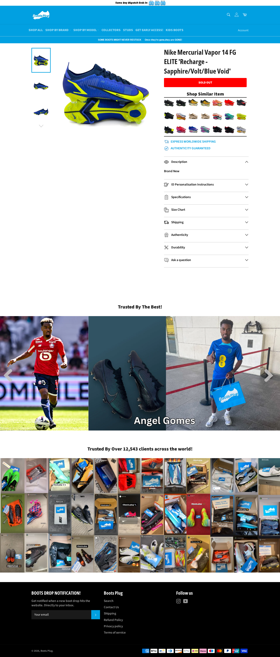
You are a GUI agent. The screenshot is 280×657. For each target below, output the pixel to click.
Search (108, 601)
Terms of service (115, 632)
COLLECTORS (111, 30)
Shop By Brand (57, 30)
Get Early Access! (149, 30)
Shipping (110, 613)
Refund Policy (113, 620)
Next (2, 40)
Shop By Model (85, 30)
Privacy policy (113, 626)
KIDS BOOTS (174, 30)
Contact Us (111, 607)
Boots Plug (47, 651)
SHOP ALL (36, 30)
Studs (128, 30)
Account (243, 30)
